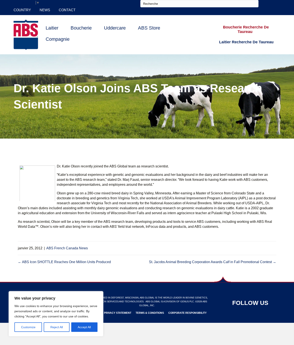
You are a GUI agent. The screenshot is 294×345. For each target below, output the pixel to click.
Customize (28, 327)
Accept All (84, 327)
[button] (246, 29)
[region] (56, 313)
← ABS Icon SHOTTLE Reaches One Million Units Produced (64, 262)
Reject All (56, 327)
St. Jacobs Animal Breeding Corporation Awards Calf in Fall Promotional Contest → (212, 262)
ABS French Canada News (67, 248)
